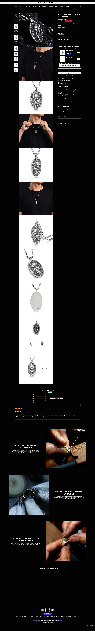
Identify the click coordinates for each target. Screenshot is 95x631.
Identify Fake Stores (76, 616)
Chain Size (63, 39)
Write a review (56, 398)
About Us (16, 616)
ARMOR (28, 6)
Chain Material (61, 33)
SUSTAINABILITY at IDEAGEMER (64, 123)
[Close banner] (94, 1)
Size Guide (24, 616)
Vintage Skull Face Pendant (72, 50)
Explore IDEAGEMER (50, 617)
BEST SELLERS (53, 6)
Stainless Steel (61, 35)
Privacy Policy (62, 616)
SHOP (34, 6)
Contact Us (43, 617)
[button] (60, 19)
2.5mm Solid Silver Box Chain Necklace (70, 57)
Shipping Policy (46, 616)
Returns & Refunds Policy (54, 616)
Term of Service (69, 616)
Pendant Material (61, 27)
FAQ (20, 616)
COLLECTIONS (43, 6)
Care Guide (36, 616)
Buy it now (69, 73)
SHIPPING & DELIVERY (63, 120)
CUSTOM (68, 6)
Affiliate (40, 616)
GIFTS (61, 6)
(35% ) (69, 65)
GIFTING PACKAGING (62, 116)
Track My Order (30, 616)
